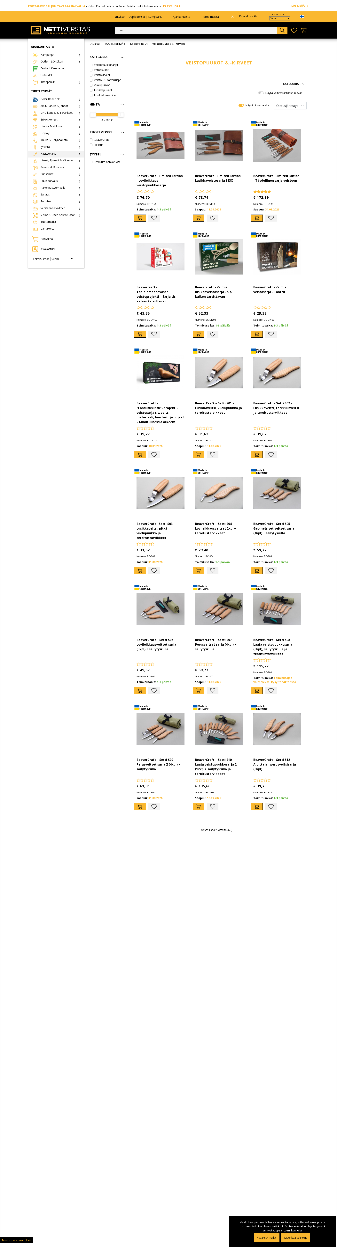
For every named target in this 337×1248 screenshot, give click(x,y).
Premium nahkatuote (107, 162)
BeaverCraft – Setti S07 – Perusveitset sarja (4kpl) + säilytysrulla (215, 644)
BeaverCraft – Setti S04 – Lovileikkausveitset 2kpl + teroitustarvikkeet (215, 528)
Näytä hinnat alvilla (257, 105)
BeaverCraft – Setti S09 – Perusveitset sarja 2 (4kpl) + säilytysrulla (158, 764)
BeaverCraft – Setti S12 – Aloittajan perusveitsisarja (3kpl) (274, 764)
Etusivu (95, 44)
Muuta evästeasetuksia (16, 1240)
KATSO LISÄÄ (172, 6)
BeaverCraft (101, 140)
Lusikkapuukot (103, 90)
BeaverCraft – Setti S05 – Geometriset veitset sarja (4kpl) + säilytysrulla (273, 528)
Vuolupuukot (102, 85)
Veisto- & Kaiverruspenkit (109, 80)
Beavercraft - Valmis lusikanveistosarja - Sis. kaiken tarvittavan (213, 292)
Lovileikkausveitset (106, 95)
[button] (219, 84)
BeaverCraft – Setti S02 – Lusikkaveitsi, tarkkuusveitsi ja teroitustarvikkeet (276, 408)
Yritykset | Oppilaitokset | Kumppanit (138, 16)
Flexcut (98, 145)
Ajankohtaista (181, 16)
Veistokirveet (102, 75)
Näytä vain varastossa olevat (283, 93)
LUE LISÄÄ (298, 5)
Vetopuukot (101, 70)
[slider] (93, 114)
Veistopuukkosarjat (106, 65)
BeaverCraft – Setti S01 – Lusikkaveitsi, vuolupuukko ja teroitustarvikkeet (218, 408)
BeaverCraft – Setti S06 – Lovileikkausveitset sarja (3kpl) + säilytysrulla (156, 644)
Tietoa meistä (210, 16)
